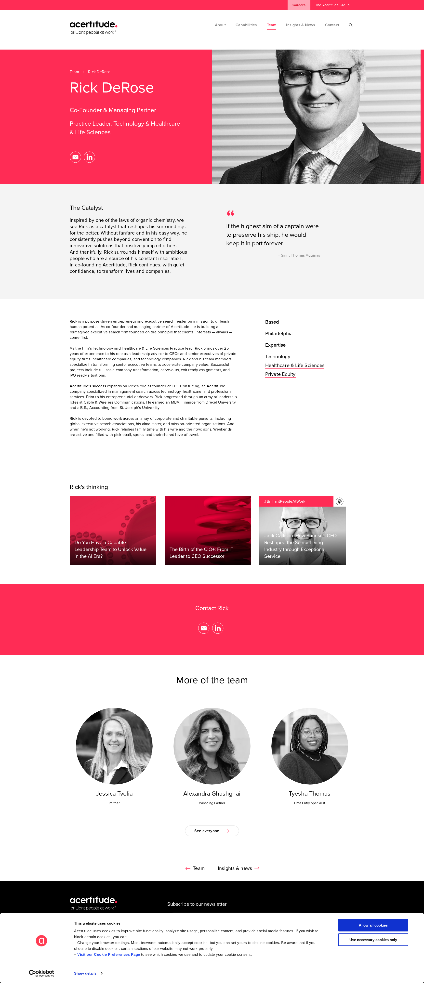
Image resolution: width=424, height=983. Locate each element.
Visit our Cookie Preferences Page (108, 954)
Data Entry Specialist (309, 803)
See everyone (206, 830)
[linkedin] (89, 157)
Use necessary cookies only (373, 939)
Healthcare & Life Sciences (294, 365)
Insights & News (300, 25)
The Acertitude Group (332, 5)
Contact (332, 25)
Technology (277, 357)
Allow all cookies (373, 925)
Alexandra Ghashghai (211, 793)
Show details (85, 973)
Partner (114, 803)
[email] (75, 157)
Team (272, 25)
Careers (298, 5)
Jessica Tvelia (114, 793)
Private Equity (280, 374)
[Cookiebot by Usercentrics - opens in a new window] (41, 973)
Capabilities (246, 25)
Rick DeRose (99, 71)
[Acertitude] (94, 27)
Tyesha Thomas (310, 793)
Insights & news (235, 868)
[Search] (350, 25)
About (220, 25)
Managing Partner (212, 803)
